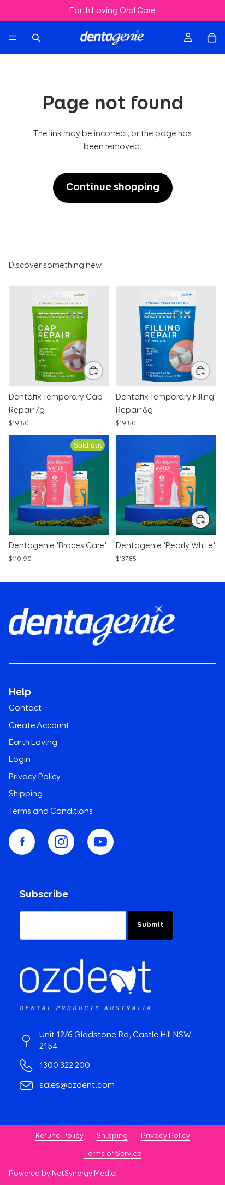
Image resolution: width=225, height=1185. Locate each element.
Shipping (26, 794)
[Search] (36, 38)
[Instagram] (61, 842)
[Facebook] (22, 842)
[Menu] (12, 38)
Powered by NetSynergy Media (62, 1173)
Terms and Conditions (51, 811)
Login (20, 759)
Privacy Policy (35, 777)
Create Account (39, 725)
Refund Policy (59, 1136)
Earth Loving (33, 742)
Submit (150, 925)
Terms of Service (112, 1154)
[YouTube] (100, 842)
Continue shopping (112, 187)
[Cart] (212, 38)
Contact (25, 708)
